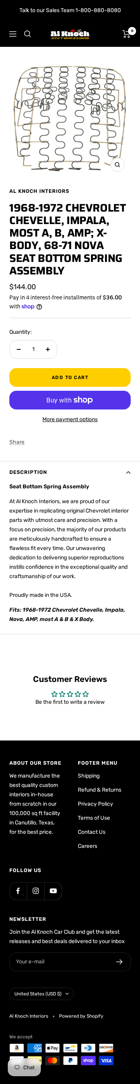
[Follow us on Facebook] (18, 891)
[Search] (27, 33)
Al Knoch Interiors (39, 191)
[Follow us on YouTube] (53, 891)
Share (16, 442)
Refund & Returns (99, 790)
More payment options (70, 419)
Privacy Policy (95, 804)
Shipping (89, 776)
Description (28, 472)
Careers (87, 846)
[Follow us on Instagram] (35, 891)
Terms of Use (94, 818)
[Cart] (126, 34)
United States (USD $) (37, 994)
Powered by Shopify (81, 1016)
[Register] (119, 962)
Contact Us (91, 832)
